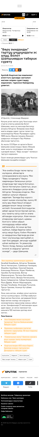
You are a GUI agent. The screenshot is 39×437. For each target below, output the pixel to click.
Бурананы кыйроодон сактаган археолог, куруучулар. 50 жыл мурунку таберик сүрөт (21, 330)
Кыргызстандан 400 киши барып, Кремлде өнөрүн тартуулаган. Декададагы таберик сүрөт (19, 348)
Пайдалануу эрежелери (22, 395)
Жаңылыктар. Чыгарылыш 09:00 (11, 31)
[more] (35, 255)
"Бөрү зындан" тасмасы (9, 359)
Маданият (14, 355)
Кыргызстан (5, 355)
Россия (29, 377)
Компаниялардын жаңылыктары (12, 401)
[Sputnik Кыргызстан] (6, 15)
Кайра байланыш (6, 411)
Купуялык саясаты (7, 404)
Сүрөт (30, 359)
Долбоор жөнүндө (7, 395)
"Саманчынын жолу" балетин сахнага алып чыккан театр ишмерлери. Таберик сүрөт (20, 339)
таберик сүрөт (22, 359)
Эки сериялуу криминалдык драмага (17, 260)
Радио (22, 377)
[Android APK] (7, 417)
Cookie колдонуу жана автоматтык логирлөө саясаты (12, 407)
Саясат (15, 377)
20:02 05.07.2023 (7, 66)
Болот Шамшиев (24, 355)
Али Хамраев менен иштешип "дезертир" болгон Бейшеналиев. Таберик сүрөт (18, 322)
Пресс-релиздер (18, 398)
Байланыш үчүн (6, 398)
